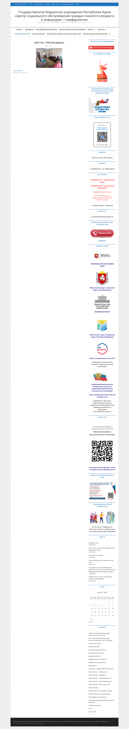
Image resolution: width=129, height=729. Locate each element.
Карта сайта (55, 4)
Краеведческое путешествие (97, 662)
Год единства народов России (97, 650)
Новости (91, 29)
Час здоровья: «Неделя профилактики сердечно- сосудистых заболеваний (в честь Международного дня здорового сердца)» (102, 569)
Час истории (92, 711)
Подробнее (102, 240)
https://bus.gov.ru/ (109, 469)
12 (98, 608)
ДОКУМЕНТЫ (29, 29)
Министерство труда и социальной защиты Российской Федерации (102, 336)
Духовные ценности (94, 656)
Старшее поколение (95, 705)
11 (95, 608)
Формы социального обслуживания (72, 29)
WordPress (30, 723)
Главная (19, 29)
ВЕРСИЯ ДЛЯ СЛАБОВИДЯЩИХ (102, 47)
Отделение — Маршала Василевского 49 (101, 668)
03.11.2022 (49, 46)
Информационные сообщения (98, 659)
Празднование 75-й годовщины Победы (100, 691)
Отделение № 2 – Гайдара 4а (97, 675)
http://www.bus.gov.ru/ (104, 411)
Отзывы (48, 4)
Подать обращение (39, 4)
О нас (30, 4)
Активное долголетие (22, 34)
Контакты (101, 29)
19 (98, 612)
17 (92, 612)
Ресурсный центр (38, 34)
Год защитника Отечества (96, 653)
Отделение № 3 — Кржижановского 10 (100, 678)
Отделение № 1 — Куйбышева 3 (98, 672)
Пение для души (93, 687)
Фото (90, 708)
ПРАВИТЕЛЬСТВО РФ (102, 312)
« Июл (90, 622)
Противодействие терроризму (98, 697)
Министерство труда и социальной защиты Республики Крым (102, 289)
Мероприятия (93, 665)
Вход (77, 4)
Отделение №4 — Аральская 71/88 (99, 684)
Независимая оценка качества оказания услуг (64, 34)
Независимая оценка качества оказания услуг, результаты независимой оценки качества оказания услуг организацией (102, 388)
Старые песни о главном (96, 555)
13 (102, 608)
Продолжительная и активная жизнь (99, 694)
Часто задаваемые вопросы (66, 4)
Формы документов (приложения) (95, 34)
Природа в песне (94, 543)
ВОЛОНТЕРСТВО (94, 646)
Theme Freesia (23, 723)
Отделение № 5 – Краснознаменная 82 (100, 681)
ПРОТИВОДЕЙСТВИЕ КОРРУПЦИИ (46, 29)
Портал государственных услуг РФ (102, 358)
